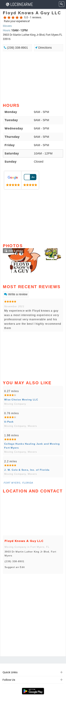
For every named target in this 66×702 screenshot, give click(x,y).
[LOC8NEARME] (19, 4)
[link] (12, 180)
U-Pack (9, 421)
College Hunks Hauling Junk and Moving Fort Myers (32, 445)
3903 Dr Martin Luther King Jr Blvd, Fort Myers (30, 553)
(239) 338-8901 (17, 47)
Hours (6, 30)
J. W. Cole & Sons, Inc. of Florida (26, 469)
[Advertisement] (33, 77)
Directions (44, 47)
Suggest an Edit (15, 567)
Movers (7, 26)
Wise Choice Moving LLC (21, 399)
